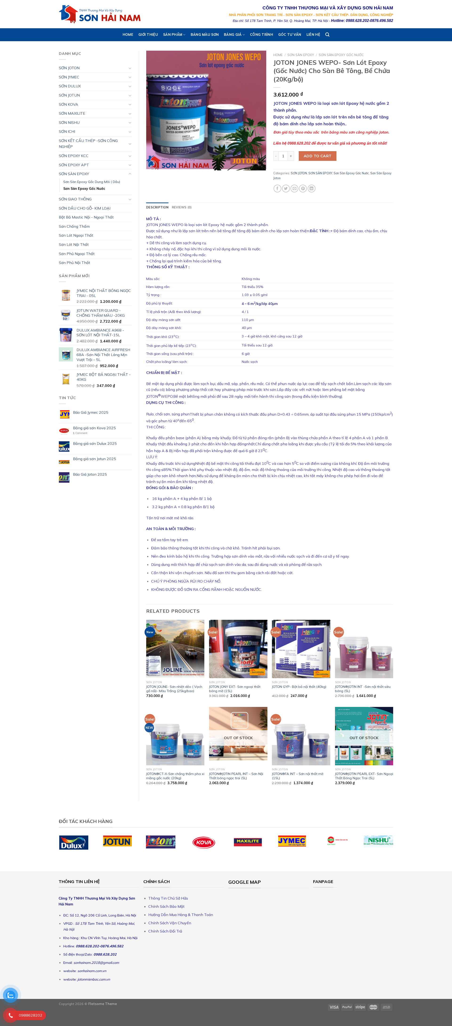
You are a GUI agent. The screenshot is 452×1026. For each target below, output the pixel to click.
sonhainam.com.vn (91, 971)
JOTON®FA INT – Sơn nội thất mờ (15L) (297, 776)
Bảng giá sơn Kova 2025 (94, 428)
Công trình (261, 34)
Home (128, 34)
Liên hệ (313, 34)
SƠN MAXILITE (72, 113)
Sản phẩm (172, 34)
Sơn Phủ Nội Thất (74, 262)
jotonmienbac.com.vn (93, 979)
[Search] (327, 35)
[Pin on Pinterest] (303, 188)
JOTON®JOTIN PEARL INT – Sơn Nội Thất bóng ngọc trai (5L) (236, 776)
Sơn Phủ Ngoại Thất (77, 253)
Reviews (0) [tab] (182, 207)
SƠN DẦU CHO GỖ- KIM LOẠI (84, 208)
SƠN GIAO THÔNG (75, 199)
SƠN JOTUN (69, 95)
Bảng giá (233, 34)
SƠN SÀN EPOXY (74, 173)
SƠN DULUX (70, 86)
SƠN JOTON (69, 67)
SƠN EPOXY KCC (74, 155)
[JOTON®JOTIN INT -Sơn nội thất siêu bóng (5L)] (364, 649)
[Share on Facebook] (277, 188)
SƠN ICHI (67, 131)
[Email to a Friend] (294, 188)
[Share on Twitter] (286, 188)
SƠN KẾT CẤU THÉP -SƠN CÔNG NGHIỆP (88, 143)
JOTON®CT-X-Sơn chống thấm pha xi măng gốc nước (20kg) (175, 776)
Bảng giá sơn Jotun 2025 (94, 459)
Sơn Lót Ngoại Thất (76, 235)
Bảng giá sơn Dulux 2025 (95, 443)
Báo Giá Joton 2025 (90, 474)
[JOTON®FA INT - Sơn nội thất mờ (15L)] (301, 736)
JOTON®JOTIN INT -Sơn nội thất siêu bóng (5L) (363, 689)
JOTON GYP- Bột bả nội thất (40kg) (299, 687)
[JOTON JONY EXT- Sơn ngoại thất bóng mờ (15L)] (238, 649)
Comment (80, 433)
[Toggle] (130, 68)
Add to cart (318, 156)
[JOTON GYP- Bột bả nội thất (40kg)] (301, 649)
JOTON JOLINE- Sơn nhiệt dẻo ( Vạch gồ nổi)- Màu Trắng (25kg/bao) (174, 689)
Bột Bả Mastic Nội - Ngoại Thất (86, 217)
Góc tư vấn (289, 34)
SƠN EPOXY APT (74, 164)
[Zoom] (152, 165)
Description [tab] (157, 207)
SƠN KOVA (68, 104)
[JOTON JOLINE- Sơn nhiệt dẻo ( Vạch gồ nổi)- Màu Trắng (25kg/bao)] (175, 649)
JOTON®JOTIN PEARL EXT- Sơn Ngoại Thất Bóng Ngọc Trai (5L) (364, 776)
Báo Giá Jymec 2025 (90, 412)
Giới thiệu (148, 34)
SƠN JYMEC (69, 77)
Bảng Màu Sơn (205, 34)
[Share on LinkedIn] (311, 188)
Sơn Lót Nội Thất (74, 244)
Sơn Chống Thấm (74, 226)
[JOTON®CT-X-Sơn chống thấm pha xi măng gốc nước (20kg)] (175, 736)
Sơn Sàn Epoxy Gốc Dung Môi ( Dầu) (91, 182)
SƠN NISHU (69, 122)
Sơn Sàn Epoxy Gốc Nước (84, 189)
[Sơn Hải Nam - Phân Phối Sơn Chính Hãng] (100, 14)
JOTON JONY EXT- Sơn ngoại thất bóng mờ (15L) (234, 689)
